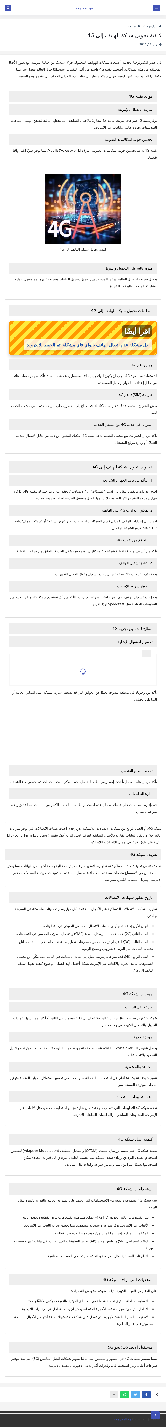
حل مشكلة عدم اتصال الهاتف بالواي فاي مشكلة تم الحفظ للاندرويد (88, 345)
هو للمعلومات (83, 8)
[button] (146, 1394)
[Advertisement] (83, 733)
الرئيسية (152, 26)
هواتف (132, 26)
